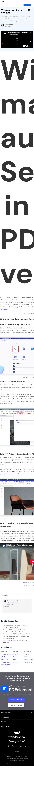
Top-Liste (15, 651)
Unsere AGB (8, 756)
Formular (26, 654)
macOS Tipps (5, 662)
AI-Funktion (27, 651)
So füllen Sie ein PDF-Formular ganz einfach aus (18, 634)
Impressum (26, 756)
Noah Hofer (20, 600)
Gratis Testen (16, 700)
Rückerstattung (13, 760)
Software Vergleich (7, 654)
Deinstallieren (21, 760)
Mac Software (28, 662)
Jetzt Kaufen (16, 705)
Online (14, 659)
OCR (25, 657)
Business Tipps (28, 659)
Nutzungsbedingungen (22, 758)
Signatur (15, 657)
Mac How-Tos (17, 662)
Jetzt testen (27, 5)
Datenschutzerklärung (17, 756)
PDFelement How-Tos (12, 594)
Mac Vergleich (5, 664)
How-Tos (4, 651)
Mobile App (4, 659)
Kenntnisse (16, 654)
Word (3, 657)
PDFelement (4, 309)
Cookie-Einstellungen (11, 758)
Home (3, 594)
